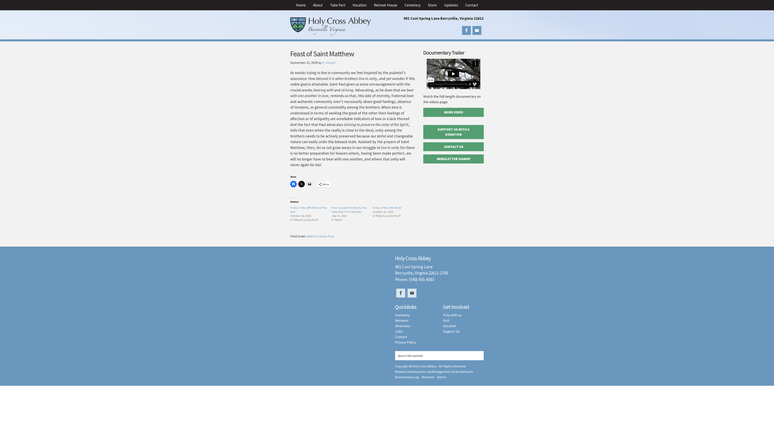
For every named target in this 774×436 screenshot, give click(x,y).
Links (399, 331)
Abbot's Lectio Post (320, 236)
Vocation (449, 326)
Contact (401, 336)
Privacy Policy (405, 342)
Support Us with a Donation (453, 132)
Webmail (428, 377)
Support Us (451, 331)
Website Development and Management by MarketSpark (434, 372)
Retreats (401, 320)
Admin (441, 377)
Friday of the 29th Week (387, 208)
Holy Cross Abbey (330, 26)
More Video (453, 112)
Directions (402, 326)
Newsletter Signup (453, 159)
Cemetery (402, 315)
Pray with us (452, 315)
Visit (446, 320)
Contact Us (453, 147)
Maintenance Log (407, 377)
